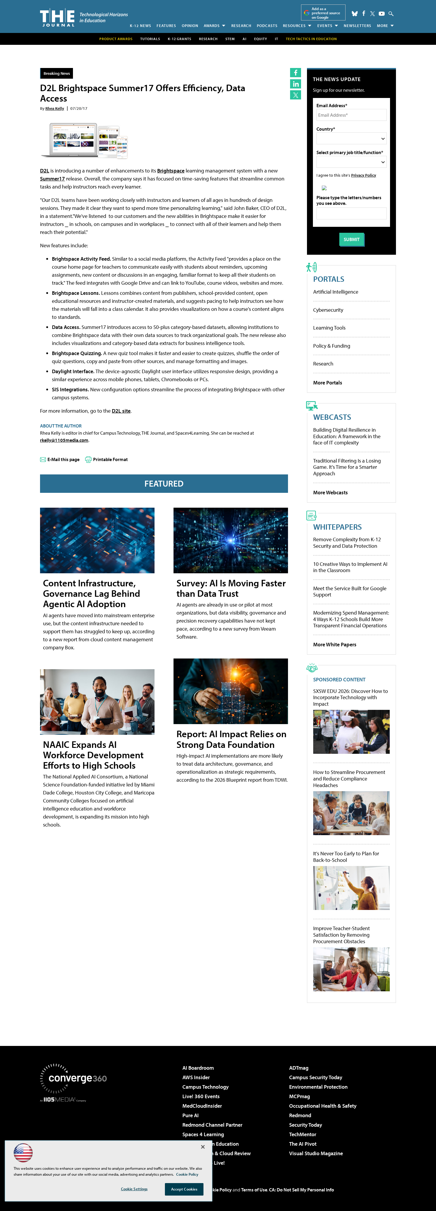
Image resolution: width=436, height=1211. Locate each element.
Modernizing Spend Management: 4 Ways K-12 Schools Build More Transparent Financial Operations (351, 619)
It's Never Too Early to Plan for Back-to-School (346, 856)
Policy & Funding (331, 345)
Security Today (305, 1124)
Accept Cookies (184, 1189)
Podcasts (267, 25)
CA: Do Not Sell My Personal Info (301, 1190)
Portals (328, 278)
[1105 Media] (75, 1132)
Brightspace (170, 170)
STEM (230, 39)
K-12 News (140, 25)
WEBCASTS (332, 416)
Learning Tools (329, 327)
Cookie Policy (218, 1190)
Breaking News (57, 73)
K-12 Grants (179, 39)
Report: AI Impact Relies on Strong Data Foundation (231, 739)
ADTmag (298, 1067)
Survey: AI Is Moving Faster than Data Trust (231, 588)
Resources (294, 25)
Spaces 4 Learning (203, 1134)
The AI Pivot (302, 1143)
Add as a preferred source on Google (326, 13)
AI (244, 39)
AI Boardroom (198, 1067)
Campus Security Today (315, 1077)
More (382, 25)
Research (241, 25)
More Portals (327, 382)
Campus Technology (205, 1086)
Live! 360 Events (201, 1096)
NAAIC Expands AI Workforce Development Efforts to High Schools (93, 754)
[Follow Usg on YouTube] (382, 14)
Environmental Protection (318, 1086)
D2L (44, 170)
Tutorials (150, 39)
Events (324, 25)
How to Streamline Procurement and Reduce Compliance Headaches (349, 778)
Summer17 (52, 178)
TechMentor (302, 1134)
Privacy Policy (363, 175)
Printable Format (110, 459)
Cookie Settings (134, 1188)
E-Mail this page (63, 459)
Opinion (190, 25)
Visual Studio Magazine (316, 1153)
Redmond (300, 1115)
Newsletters (357, 25)
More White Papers (335, 644)
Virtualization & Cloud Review (216, 1153)
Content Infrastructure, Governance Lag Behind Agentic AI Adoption (91, 593)
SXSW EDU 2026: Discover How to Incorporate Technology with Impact (350, 697)
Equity (260, 39)
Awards (212, 25)
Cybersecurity (328, 309)
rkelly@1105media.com (64, 440)
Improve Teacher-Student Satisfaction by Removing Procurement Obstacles (341, 934)
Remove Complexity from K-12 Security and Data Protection (347, 542)
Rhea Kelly (54, 108)
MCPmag (299, 1096)
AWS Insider (196, 1077)
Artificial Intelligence (335, 291)
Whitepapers (337, 526)
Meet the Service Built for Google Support (349, 591)
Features (166, 25)
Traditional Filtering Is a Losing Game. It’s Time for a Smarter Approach (347, 467)
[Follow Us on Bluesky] (355, 14)
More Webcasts (330, 492)
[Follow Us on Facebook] (364, 13)
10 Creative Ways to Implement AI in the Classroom (350, 567)
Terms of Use (254, 1190)
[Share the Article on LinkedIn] (295, 84)
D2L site (121, 410)
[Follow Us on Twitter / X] (372, 13)
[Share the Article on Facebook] (295, 72)
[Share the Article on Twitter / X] (295, 95)
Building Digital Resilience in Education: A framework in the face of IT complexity (347, 436)
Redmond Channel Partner (212, 1124)
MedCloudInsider (202, 1105)
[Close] (202, 1146)
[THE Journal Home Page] (84, 17)
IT (276, 39)
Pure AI (190, 1115)
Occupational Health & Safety (323, 1105)
